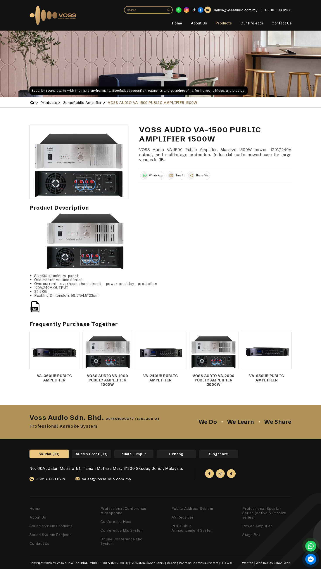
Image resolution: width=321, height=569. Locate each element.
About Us (199, 23)
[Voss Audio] (200, 10)
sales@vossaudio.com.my (106, 479)
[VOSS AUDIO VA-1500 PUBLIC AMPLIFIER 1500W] (79, 162)
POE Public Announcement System (192, 528)
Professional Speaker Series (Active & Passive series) (264, 512)
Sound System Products (51, 526)
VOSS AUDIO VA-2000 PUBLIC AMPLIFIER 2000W (214, 380)
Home (177, 23)
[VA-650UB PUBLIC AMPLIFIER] (266, 350)
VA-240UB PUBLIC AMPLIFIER (160, 378)
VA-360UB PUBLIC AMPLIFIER (54, 378)
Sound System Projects (50, 535)
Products (224, 23)
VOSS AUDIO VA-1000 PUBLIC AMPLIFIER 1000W (107, 380)
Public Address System (192, 508)
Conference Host (115, 521)
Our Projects (251, 23)
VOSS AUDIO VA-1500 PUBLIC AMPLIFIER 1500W (152, 102)
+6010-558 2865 (51, 484)
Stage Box (251, 535)
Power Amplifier (257, 526)
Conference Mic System (122, 530)
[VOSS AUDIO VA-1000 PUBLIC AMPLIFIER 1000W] (107, 350)
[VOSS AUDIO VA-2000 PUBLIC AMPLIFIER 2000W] (213, 350)
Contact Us (282, 23)
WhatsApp (156, 175)
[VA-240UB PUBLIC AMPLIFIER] (160, 350)
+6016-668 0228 (51, 479)
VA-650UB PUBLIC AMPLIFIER (266, 378)
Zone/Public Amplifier (84, 102)
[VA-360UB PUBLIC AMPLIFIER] (54, 350)
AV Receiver (182, 517)
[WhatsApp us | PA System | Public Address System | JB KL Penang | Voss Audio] (310, 546)
